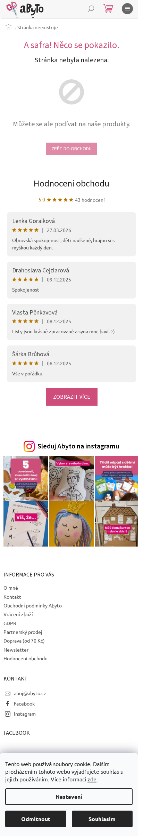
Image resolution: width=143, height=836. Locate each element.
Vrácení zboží (18, 614)
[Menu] (127, 9)
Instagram (25, 713)
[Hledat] (91, 9)
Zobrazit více (71, 397)
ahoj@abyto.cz (30, 693)
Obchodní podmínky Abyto (32, 605)
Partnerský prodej (22, 632)
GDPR (9, 623)
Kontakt (12, 597)
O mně (10, 587)
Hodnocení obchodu (71, 183)
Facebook (24, 703)
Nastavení (69, 796)
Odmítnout (35, 818)
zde (91, 778)
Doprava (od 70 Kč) (24, 640)
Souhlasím (102, 818)
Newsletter (15, 649)
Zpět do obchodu (71, 148)
